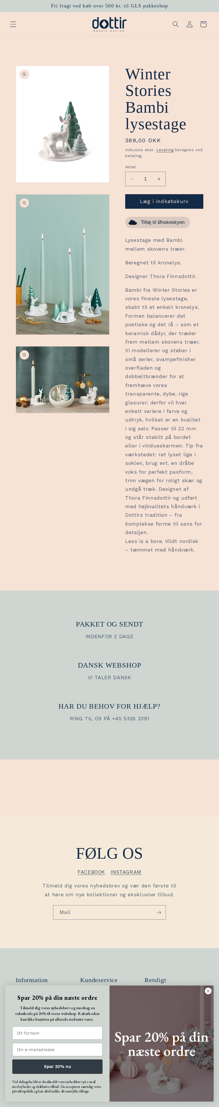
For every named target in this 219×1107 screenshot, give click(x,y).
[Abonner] (159, 912)
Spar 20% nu (57, 1066)
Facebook (91, 872)
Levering (164, 150)
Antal (130, 167)
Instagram (126, 872)
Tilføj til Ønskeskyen (162, 222)
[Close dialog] (208, 991)
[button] (13, 24)
